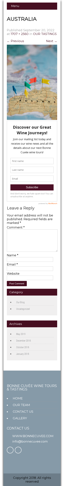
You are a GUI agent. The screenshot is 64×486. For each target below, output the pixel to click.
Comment (16, 227)
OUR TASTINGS (45, 34)
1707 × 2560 (20, 34)
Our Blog (20, 302)
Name (12, 255)
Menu (15, 6)
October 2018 (22, 347)
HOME (18, 398)
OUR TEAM (21, 405)
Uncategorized (23, 309)
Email (12, 264)
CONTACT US (23, 412)
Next (51, 41)
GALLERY (20, 418)
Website (13, 274)
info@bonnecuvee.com (30, 441)
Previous (15, 41)
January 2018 (22, 354)
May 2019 (20, 334)
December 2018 (23, 340)
